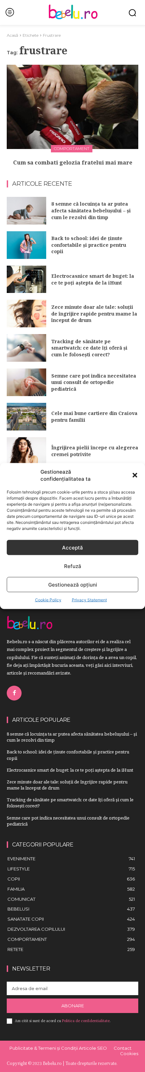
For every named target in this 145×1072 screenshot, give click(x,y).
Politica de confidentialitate (86, 1020)
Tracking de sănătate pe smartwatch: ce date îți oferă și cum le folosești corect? (89, 348)
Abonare (72, 1005)
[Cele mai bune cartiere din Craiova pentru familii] (26, 416)
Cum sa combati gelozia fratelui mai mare (72, 162)
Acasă (12, 35)
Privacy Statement (89, 599)
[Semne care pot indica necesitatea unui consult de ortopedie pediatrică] (26, 382)
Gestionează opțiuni (72, 584)
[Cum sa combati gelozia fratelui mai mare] (72, 107)
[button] (135, 475)
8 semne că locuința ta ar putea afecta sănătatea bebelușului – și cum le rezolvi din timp (91, 210)
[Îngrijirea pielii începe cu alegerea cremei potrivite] (26, 451)
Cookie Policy (48, 599)
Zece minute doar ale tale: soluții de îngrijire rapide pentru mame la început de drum (94, 313)
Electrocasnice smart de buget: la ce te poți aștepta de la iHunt (92, 279)
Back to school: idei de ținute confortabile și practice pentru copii (88, 245)
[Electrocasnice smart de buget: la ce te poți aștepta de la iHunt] (26, 279)
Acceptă (72, 547)
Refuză (72, 566)
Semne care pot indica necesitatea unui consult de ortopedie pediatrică (93, 382)
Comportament (71, 148)
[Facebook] (14, 693)
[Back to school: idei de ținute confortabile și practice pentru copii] (26, 245)
